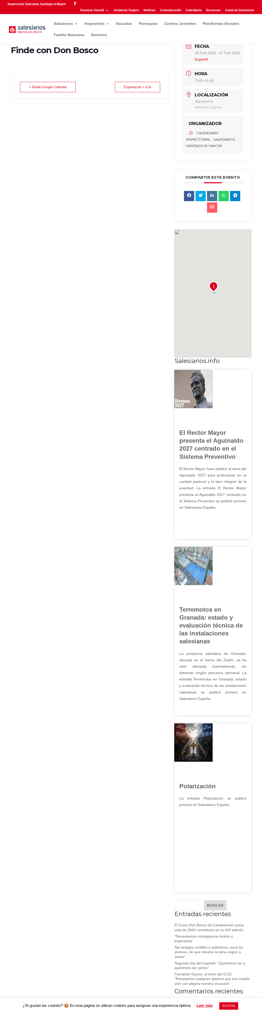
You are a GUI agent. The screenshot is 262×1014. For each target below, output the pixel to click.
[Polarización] (193, 760)
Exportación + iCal (137, 87)
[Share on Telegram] (235, 196)
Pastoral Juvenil (92, 10)
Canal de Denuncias (239, 10)
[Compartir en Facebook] (189, 196)
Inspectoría (94, 24)
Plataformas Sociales (221, 24)
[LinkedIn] (212, 196)
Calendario (194, 10)
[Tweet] (200, 196)
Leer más (204, 1005)
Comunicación (170, 10)
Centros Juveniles (180, 24)
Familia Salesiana (69, 35)
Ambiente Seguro (126, 10)
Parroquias (148, 24)
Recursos (213, 10)
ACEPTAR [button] (228, 1005)
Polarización (197, 786)
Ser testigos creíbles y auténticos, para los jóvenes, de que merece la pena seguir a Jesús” (208, 952)
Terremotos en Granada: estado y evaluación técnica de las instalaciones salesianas (211, 625)
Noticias (150, 10)
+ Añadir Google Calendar (48, 87)
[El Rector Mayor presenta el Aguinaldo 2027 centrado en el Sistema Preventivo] (193, 407)
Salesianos (63, 24)
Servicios (99, 35)
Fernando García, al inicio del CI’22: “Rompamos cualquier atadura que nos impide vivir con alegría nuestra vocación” (212, 978)
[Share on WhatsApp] (224, 196)
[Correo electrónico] (212, 207)
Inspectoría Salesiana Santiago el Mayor (37, 4)
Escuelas (124, 24)
